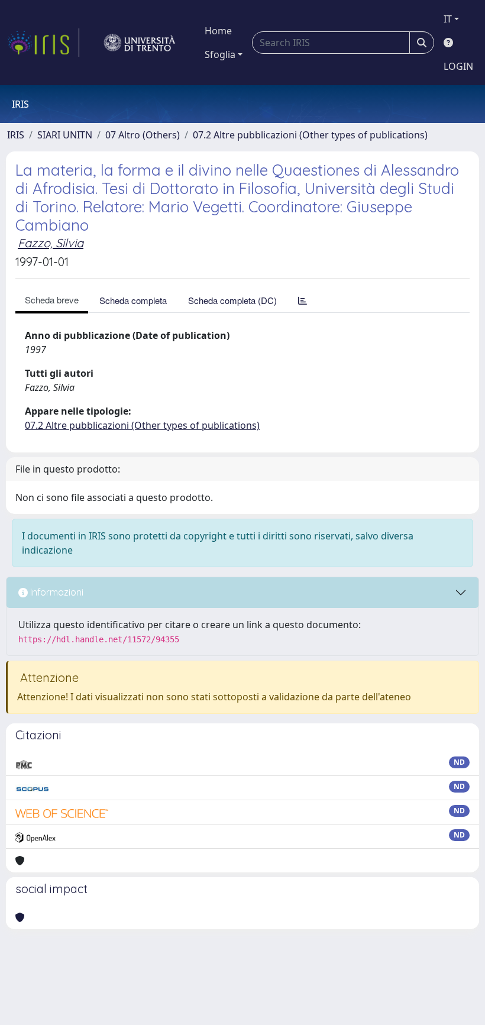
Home (218, 30)
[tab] (302, 300)
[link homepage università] (139, 42)
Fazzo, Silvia (50, 242)
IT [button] (448, 18)
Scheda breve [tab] (52, 299)
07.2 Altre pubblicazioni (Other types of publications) (310, 134)
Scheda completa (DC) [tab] (232, 300)
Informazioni (55, 592)
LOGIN (458, 66)
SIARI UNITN (64, 134)
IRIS (15, 134)
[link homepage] (43, 42)
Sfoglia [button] (220, 54)
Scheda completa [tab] (133, 300)
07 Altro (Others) (142, 134)
